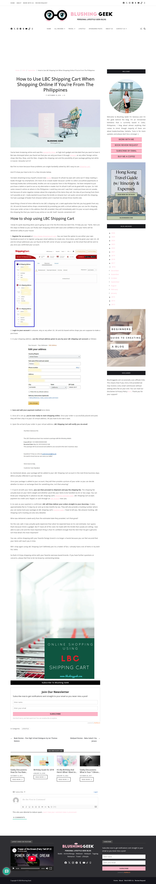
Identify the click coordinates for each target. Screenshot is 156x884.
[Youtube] (138, 3)
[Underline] (29, 807)
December (115, 271)
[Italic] (26, 807)
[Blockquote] (42, 807)
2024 (113, 240)
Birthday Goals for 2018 (44, 770)
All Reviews (58, 29)
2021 (113, 252)
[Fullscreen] (51, 868)
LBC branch (55, 498)
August (113, 286)
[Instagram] (130, 3)
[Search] (144, 29)
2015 (113, 297)
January (114, 293)
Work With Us (28, 3)
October (114, 278)
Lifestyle (82, 29)
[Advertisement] (78, 49)
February (114, 289)
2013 (113, 304)
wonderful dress (49, 152)
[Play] (13, 868)
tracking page (58, 510)
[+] (55, 807)
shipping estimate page (64, 496)
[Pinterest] (133, 3)
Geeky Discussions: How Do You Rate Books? (19, 772)
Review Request (41, 3)
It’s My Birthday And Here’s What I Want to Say (66, 772)
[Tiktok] (141, 3)
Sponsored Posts (95, 29)
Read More (16, 779)
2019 (113, 255)
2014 (113, 301)
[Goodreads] (144, 3)
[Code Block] (45, 807)
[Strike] (32, 807)
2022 (113, 248)
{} (51, 807)
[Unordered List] (39, 807)
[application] (32, 858)
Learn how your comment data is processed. (60, 812)
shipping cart (85, 166)
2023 (113, 244)
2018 (113, 259)
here (129, 391)
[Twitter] (127, 3)
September (115, 282)
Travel (71, 29)
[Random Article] (141, 29)
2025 (113, 237)
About (19, 3)
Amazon (73, 155)
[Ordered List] (35, 807)
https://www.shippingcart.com (44, 236)
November (115, 274)
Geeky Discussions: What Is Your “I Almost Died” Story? (89, 772)
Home (13, 3)
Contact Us (120, 29)
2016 (113, 267)
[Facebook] (124, 3)
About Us (109, 29)
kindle (48, 178)
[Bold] (23, 807)
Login (95, 792)
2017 (113, 263)
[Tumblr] (136, 3)
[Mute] (47, 868)
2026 (113, 233)
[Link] (48, 807)
